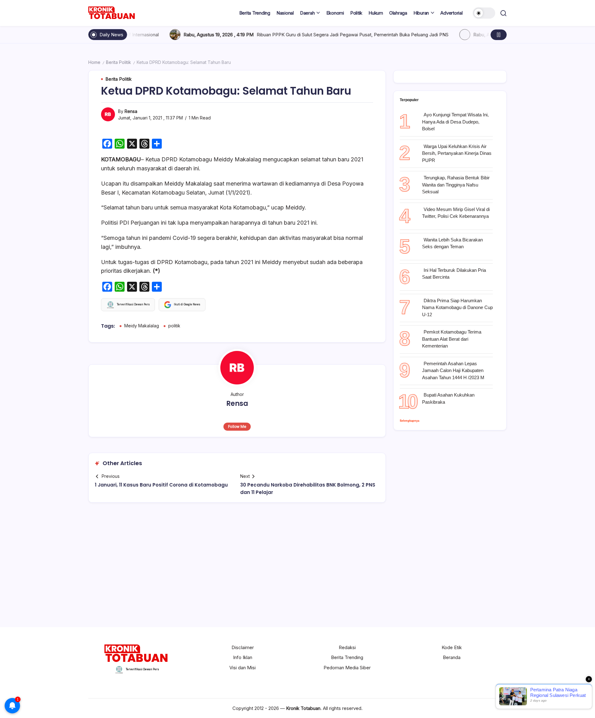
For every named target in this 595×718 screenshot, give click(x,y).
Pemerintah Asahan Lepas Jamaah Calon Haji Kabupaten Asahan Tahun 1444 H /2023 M (453, 370)
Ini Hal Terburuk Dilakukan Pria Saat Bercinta (454, 273)
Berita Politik (118, 62)
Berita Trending (347, 657)
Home (94, 62)
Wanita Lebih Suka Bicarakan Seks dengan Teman (452, 243)
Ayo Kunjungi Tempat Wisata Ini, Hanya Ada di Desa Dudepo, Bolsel (455, 121)
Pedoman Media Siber (347, 668)
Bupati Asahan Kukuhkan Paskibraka (448, 398)
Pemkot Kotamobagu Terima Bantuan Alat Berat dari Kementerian (451, 338)
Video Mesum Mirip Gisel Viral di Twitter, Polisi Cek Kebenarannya (456, 213)
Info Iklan (242, 657)
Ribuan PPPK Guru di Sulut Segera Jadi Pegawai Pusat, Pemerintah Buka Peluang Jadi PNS (308, 35)
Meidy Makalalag (141, 325)
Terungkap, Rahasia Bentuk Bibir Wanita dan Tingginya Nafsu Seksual (456, 184)
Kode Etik (452, 647)
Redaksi (347, 647)
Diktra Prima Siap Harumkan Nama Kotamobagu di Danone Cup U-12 (457, 307)
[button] (484, 13)
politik (174, 325)
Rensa (131, 111)
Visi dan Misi (242, 668)
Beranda (452, 657)
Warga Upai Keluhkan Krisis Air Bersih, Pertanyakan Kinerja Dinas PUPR (456, 153)
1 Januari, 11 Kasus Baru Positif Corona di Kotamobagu (161, 485)
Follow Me (237, 426)
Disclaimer (242, 647)
